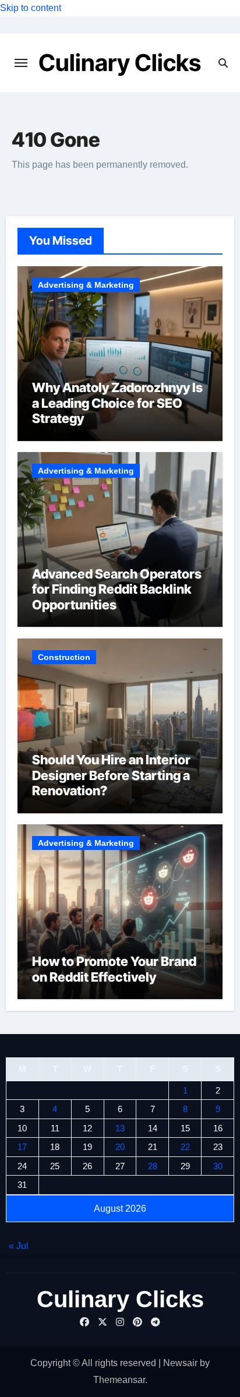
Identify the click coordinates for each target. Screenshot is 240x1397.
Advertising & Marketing (86, 285)
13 (120, 1128)
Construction (64, 657)
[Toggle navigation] (21, 63)
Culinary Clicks (119, 62)
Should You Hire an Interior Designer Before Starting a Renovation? (111, 775)
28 (152, 1166)
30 (218, 1166)
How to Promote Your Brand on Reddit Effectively (114, 969)
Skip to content (30, 8)
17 (22, 1147)
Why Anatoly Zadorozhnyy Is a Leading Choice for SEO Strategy (117, 403)
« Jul (19, 1246)
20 (120, 1147)
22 (185, 1147)
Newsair (180, 1363)
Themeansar (119, 1380)
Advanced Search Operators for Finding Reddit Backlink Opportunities (117, 589)
